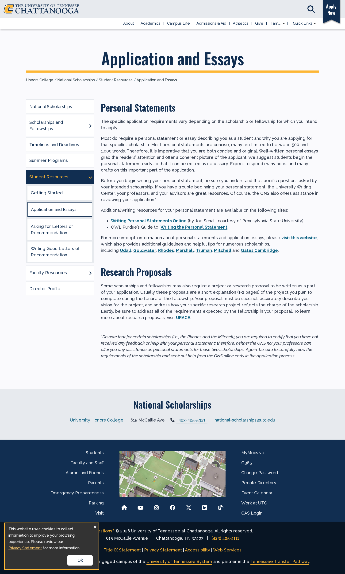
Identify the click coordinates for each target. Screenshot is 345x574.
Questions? (103, 530)
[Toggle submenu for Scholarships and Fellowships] (90, 125)
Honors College (39, 80)
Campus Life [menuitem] (178, 23)
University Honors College (96, 420)
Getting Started (47, 192)
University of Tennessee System (179, 561)
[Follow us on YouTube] (140, 506)
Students (95, 452)
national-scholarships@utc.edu (245, 420)
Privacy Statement (163, 549)
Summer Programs (48, 160)
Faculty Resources (48, 272)
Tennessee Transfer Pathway (279, 561)
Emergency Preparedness (77, 492)
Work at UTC (254, 502)
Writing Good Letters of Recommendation (55, 251)
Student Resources (116, 80)
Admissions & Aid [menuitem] (211, 23)
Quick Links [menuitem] (301, 23)
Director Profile (44, 288)
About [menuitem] (128, 23)
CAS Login (251, 513)
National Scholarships (76, 80)
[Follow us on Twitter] (188, 506)
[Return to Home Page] (124, 506)
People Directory (258, 482)
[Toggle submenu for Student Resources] (90, 177)
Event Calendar (256, 492)
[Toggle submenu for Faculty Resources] (90, 273)
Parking (96, 502)
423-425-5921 (191, 420)
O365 (246, 462)
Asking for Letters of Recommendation (52, 229)
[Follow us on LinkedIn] (205, 506)
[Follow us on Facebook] (172, 506)
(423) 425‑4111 (225, 538)
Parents (96, 482)
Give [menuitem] (259, 23)
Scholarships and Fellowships (46, 125)
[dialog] (52, 546)
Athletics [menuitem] (241, 23)
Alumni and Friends (85, 472)
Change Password (259, 472)
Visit (99, 513)
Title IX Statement (122, 549)
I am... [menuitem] (274, 23)
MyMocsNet (253, 452)
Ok (80, 560)
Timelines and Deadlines (54, 144)
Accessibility (197, 549)
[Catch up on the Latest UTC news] (221, 506)
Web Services (227, 549)
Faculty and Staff (87, 462)
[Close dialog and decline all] (95, 526)
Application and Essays (157, 80)
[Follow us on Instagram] (156, 506)
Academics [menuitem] (151, 23)
